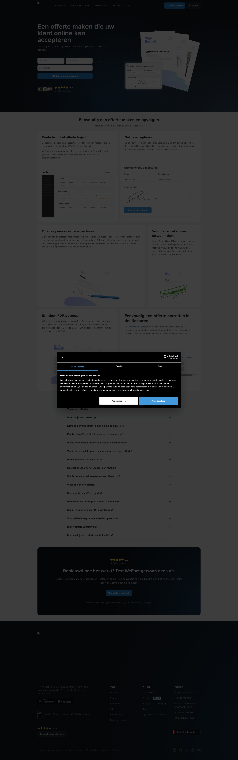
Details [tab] (119, 366)
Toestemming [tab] (77, 366)
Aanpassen (117, 401)
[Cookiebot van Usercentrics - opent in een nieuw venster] (166, 357)
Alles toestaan (158, 401)
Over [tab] (160, 366)
